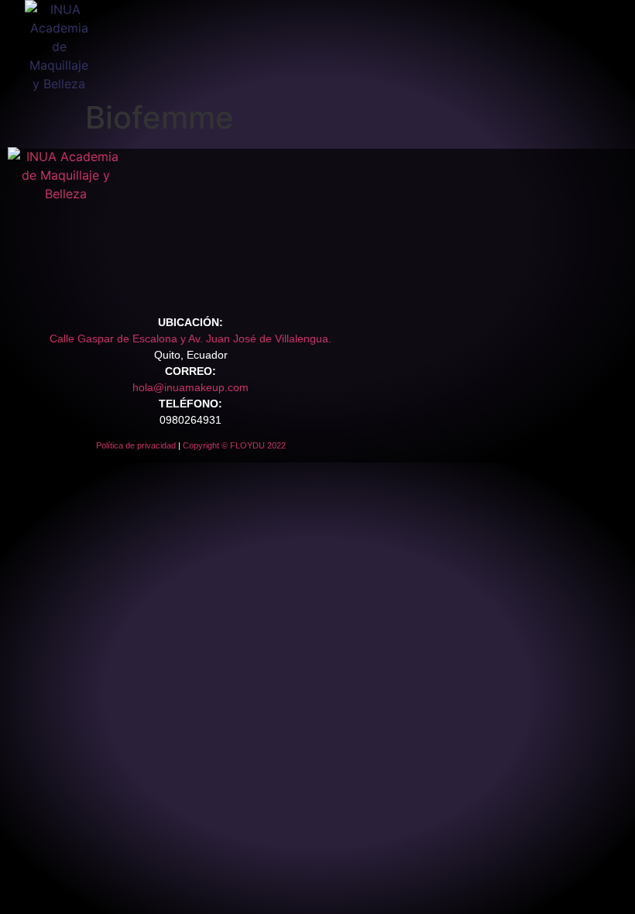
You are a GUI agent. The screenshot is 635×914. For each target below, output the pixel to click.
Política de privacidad (136, 445)
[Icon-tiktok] (76, 275)
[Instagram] (52, 275)
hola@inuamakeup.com (190, 387)
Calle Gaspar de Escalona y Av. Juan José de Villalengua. (190, 338)
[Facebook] (27, 275)
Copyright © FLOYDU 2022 (234, 445)
